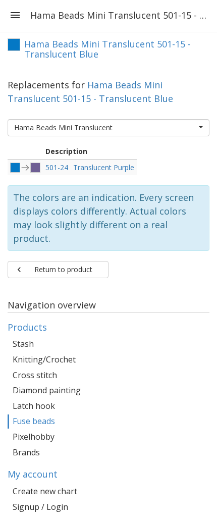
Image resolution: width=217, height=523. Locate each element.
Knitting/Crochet (44, 359)
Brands (26, 452)
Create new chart (45, 491)
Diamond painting (47, 390)
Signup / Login (40, 506)
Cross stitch (35, 375)
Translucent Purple (103, 167)
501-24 (56, 167)
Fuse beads (34, 421)
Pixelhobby (34, 436)
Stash (23, 343)
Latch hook (34, 405)
